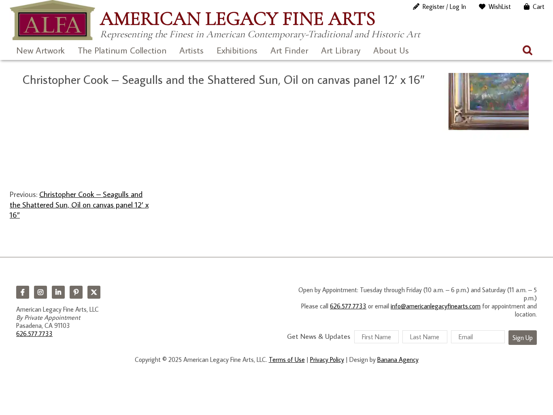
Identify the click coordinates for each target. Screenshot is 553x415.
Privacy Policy (327, 359)
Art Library (340, 50)
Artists (191, 50)
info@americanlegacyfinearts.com (436, 306)
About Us (391, 50)
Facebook (22, 292)
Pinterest (76, 292)
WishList (500, 6)
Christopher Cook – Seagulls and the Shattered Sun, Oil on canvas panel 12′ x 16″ (79, 204)
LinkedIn (58, 292)
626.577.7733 (34, 333)
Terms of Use (287, 359)
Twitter (93, 292)
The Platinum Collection (122, 50)
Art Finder (289, 50)
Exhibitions (237, 50)
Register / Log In (444, 6)
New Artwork (40, 50)
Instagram (40, 292)
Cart (538, 6)
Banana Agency (398, 359)
